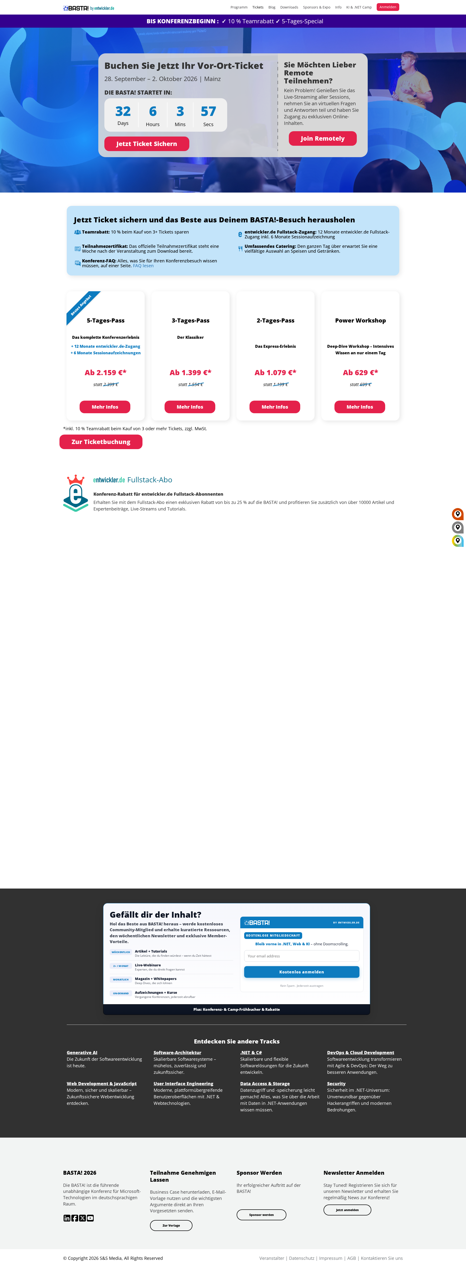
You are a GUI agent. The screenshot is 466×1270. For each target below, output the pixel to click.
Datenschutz (301, 1258)
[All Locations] (458, 541)
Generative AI (82, 1052)
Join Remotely (323, 138)
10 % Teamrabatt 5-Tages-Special (235, 21)
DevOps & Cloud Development (360, 1052)
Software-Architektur (177, 1052)
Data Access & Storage (265, 1083)
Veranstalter (271, 1258)
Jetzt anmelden (347, 1210)
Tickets (258, 7)
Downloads (289, 7)
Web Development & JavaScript (102, 1083)
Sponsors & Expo (316, 7)
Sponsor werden (261, 1215)
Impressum (330, 1258)
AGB (351, 1258)
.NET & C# (251, 1052)
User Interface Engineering (183, 1083)
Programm (239, 7)
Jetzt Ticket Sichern (146, 143)
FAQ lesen (144, 265)
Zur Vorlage (171, 1225)
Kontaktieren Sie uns (382, 1258)
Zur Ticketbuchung (101, 441)
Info (338, 7)
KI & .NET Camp (359, 7)
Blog (271, 7)
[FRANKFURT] (458, 516)
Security (336, 1083)
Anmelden (388, 7)
